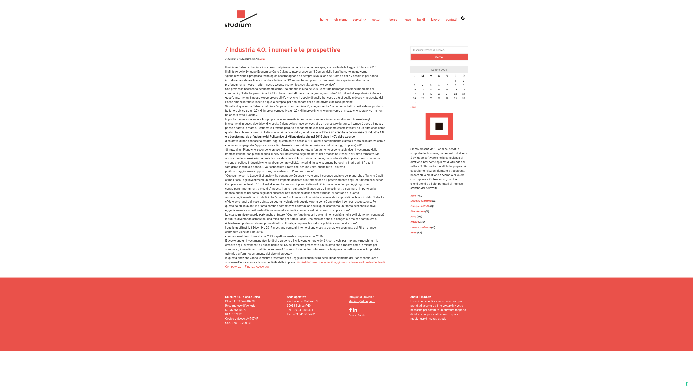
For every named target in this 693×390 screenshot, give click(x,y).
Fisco (413, 216)
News (262, 59)
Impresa (414, 221)
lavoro (435, 19)
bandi (421, 19)
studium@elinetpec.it (362, 301)
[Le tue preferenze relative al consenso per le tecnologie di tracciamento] (686, 383)
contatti (451, 19)
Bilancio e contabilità (421, 201)
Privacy (352, 315)
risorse (392, 19)
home (324, 19)
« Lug (413, 107)
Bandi (413, 195)
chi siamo (341, 19)
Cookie (361, 315)
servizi (357, 19)
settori (376, 19)
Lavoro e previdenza (420, 227)
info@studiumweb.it (361, 297)
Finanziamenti (417, 211)
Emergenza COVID (419, 206)
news (407, 19)
